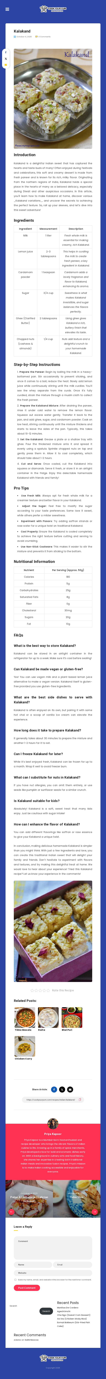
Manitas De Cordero (67, 1307)
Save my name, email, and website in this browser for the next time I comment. (54, 1279)
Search (13, 1305)
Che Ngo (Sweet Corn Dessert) (73, 1315)
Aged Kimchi (63, 1311)
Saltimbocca (31, 1339)
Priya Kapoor (53, 1134)
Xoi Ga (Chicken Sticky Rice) (72, 1318)
